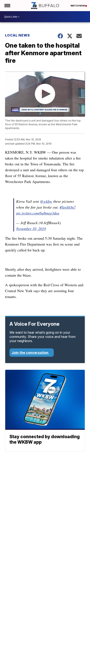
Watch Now (78, 5)
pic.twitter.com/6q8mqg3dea (37, 213)
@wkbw (46, 201)
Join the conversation (30, 352)
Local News (17, 35)
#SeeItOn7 (68, 207)
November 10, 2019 (31, 228)
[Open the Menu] (7, 5)
